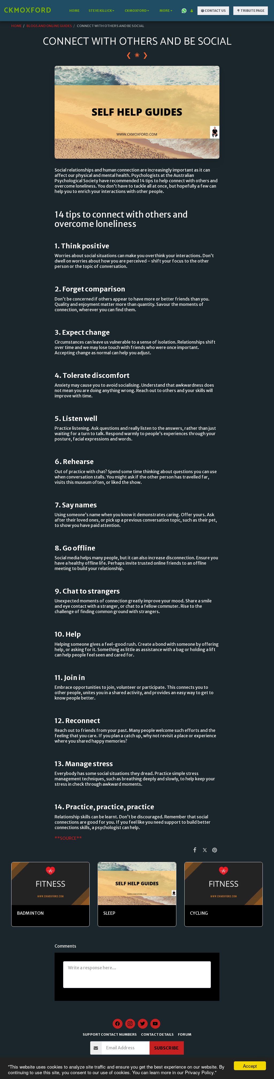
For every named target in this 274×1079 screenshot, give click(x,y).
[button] (102, 10)
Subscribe (166, 1048)
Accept (250, 1065)
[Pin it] (215, 850)
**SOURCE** (68, 838)
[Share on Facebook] (195, 850)
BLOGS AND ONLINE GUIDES (49, 26)
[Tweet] (205, 850)
